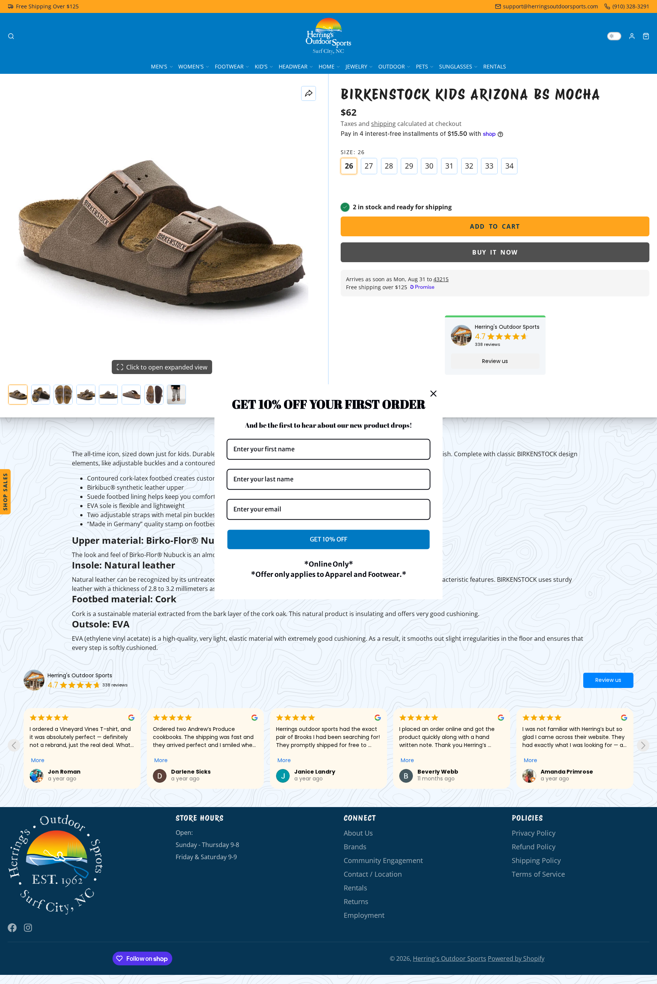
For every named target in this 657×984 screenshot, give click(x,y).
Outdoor (391, 66)
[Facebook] (12, 927)
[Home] (328, 36)
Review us (495, 361)
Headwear (293, 66)
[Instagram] (28, 927)
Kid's (261, 66)
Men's (159, 66)
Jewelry (356, 66)
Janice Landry (191, 771)
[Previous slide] (14, 745)
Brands (355, 846)
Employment (364, 915)
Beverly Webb (314, 771)
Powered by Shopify (516, 958)
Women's (191, 66)
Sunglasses (455, 66)
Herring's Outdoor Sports (507, 327)
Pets (422, 66)
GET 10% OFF (328, 539)
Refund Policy (533, 846)
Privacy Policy (533, 833)
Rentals (494, 66)
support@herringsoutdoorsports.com (550, 6)
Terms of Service (538, 874)
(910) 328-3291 (631, 6)
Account (631, 36)
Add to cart (495, 226)
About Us (358, 833)
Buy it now (495, 252)
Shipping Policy (536, 860)
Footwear (229, 66)
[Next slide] (643, 745)
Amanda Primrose (443, 771)
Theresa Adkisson (567, 771)
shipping (383, 123)
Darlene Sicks (67, 771)
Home (327, 66)
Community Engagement (383, 860)
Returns (356, 901)
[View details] (56, 865)
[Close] (433, 393)
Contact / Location (373, 874)
